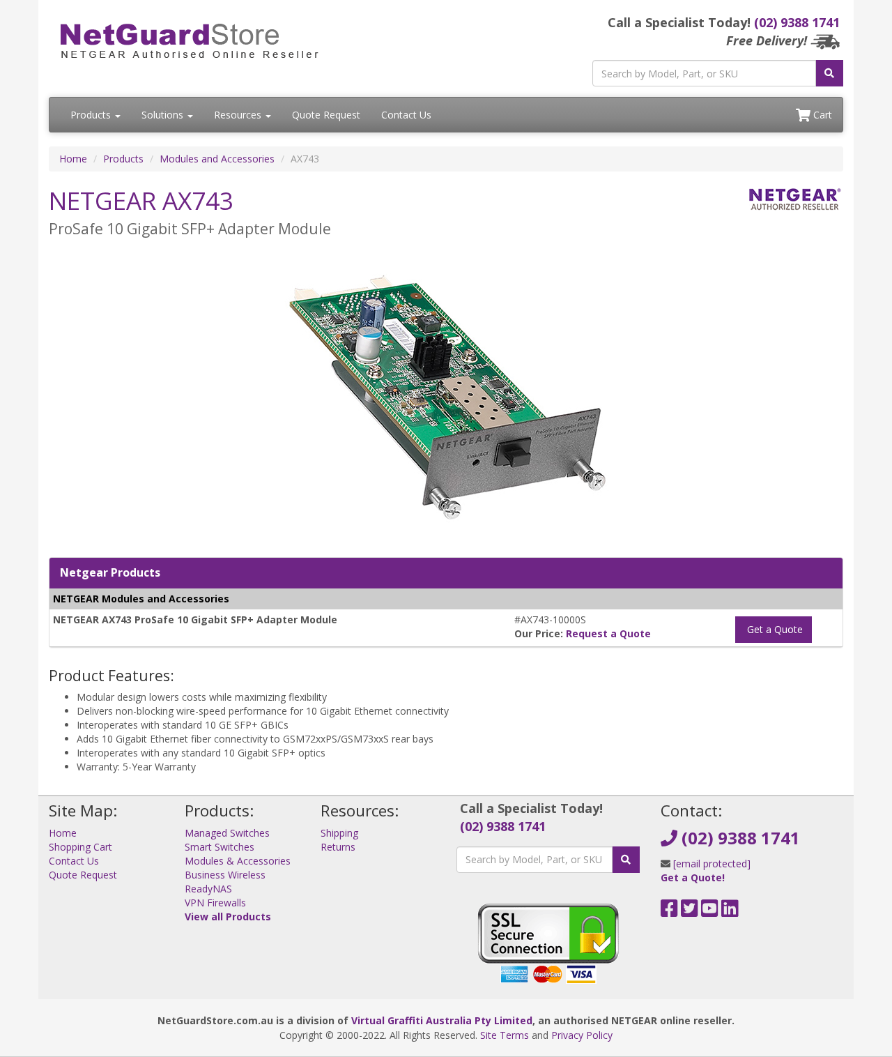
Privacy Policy (582, 1035)
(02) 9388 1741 (797, 22)
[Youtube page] (709, 911)
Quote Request (326, 114)
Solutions (163, 114)
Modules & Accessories (238, 860)
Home (73, 158)
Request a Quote (608, 633)
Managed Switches (227, 832)
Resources (239, 114)
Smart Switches (219, 846)
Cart (821, 114)
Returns (338, 846)
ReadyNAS (208, 888)
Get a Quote (773, 629)
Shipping (339, 832)
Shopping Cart (80, 846)
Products (92, 114)
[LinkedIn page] (730, 911)
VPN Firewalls (215, 902)
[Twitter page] (689, 911)
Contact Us (406, 114)
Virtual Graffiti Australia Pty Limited (441, 1020)
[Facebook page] (669, 911)
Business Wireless (225, 874)
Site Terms (504, 1035)
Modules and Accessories (217, 158)
